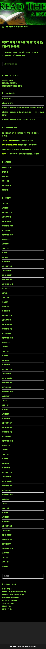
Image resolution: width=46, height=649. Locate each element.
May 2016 (5, 459)
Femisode (5, 176)
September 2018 (7, 338)
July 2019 (5, 293)
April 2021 (5, 208)
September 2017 (7, 392)
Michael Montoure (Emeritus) (12, 86)
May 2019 (5, 302)
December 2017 (7, 378)
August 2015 (6, 499)
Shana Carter (6, 149)
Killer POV (6, 609)
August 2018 (6, 342)
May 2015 (5, 513)
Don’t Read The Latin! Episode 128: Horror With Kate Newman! (22, 108)
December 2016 (7, 428)
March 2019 (6, 311)
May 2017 (5, 410)
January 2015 (6, 531)
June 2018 (5, 351)
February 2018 (7, 369)
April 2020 (5, 257)
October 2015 (6, 490)
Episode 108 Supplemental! (24, 140)
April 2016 (5, 463)
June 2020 (5, 248)
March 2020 (6, 262)
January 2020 (6, 271)
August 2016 (6, 445)
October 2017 (6, 387)
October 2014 (6, 544)
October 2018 (6, 333)
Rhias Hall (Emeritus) (9, 83)
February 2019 (7, 315)
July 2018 (5, 347)
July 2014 (5, 557)
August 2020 (6, 239)
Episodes (8, 56)
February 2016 (7, 472)
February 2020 (7, 266)
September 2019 (7, 284)
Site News (5, 181)
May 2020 (5, 253)
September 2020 (7, 235)
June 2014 (5, 562)
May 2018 (5, 356)
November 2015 (7, 486)
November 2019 (7, 280)
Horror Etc (6, 606)
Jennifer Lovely (7, 80)
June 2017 (5, 405)
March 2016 (6, 468)
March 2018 (6, 365)
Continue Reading (12, 64)
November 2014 (7, 539)
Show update (6, 99)
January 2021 (6, 217)
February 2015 (7, 526)
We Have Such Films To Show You (13, 592)
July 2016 (5, 450)
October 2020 (6, 230)
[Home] (3, 27)
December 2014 (7, 535)
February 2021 (7, 212)
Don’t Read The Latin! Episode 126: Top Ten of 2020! (18, 120)
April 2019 (5, 307)
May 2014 (5, 566)
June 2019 (5, 298)
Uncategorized (7, 185)
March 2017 (6, 419)
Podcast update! (7, 103)
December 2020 (7, 221)
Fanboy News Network (9, 598)
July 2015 (5, 504)
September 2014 (7, 548)
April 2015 (5, 517)
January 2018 (6, 374)
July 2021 (5, 203)
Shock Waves (6, 589)
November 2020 (7, 226)
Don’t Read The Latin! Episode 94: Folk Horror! (24, 154)
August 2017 (6, 396)
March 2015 (6, 522)
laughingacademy (8, 133)
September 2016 (7, 441)
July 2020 (5, 244)
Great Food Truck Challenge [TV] (17, 27)
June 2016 (5, 454)
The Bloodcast (7, 603)
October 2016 (6, 436)
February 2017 (7, 423)
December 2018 (7, 324)
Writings (5, 190)
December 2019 (7, 275)
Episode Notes (7, 168)
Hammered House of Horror (12, 595)
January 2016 (6, 477)
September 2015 (7, 495)
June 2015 (5, 508)
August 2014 (6, 553)
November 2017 (7, 383)
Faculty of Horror (8, 600)
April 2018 (5, 360)
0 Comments (20, 56)
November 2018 (7, 329)
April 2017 (5, 414)
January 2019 (6, 320)
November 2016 (7, 432)
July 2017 (5, 401)
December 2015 (7, 481)
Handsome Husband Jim (13, 52)
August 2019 (6, 289)
